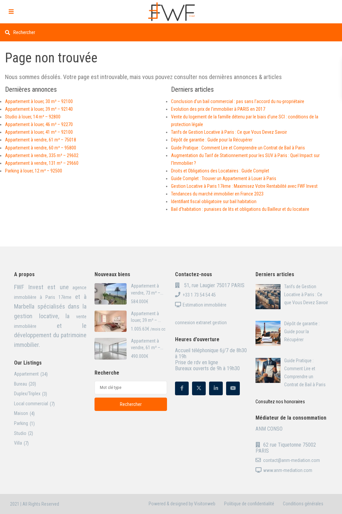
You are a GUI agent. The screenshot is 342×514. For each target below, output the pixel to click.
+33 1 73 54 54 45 (199, 295)
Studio (20, 433)
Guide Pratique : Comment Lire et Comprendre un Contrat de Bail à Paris (238, 147)
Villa (18, 443)
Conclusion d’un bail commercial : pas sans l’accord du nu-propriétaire (237, 101)
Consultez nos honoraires (280, 401)
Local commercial (31, 403)
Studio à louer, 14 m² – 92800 (32, 116)
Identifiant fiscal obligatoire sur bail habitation (213, 201)
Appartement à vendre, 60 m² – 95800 (40, 147)
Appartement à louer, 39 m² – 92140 (39, 109)
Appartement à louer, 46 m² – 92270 (39, 124)
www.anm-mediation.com (287, 470)
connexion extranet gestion (201, 322)
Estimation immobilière (204, 305)
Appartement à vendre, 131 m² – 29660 (41, 163)
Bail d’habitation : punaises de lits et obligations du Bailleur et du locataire (240, 209)
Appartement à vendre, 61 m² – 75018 (40, 139)
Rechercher (131, 404)
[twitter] (199, 388)
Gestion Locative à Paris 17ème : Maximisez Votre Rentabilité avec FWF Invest (244, 186)
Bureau (20, 384)
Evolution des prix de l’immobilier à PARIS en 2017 (218, 109)
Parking (21, 423)
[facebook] (182, 388)
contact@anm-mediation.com (291, 460)
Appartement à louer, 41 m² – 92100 (39, 132)
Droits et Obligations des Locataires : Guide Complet (220, 170)
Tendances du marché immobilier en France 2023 (217, 193)
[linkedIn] (216, 388)
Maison (21, 413)
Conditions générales (303, 503)
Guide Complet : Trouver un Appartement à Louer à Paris (223, 178)
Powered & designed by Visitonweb (182, 503)
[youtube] (233, 388)
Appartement (26, 374)
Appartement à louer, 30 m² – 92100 (39, 101)
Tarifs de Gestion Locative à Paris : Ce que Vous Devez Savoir (229, 132)
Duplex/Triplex (27, 393)
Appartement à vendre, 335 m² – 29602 (41, 155)
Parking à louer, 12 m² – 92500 (33, 170)
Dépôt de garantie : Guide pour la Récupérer (211, 139)
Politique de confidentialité (249, 503)
